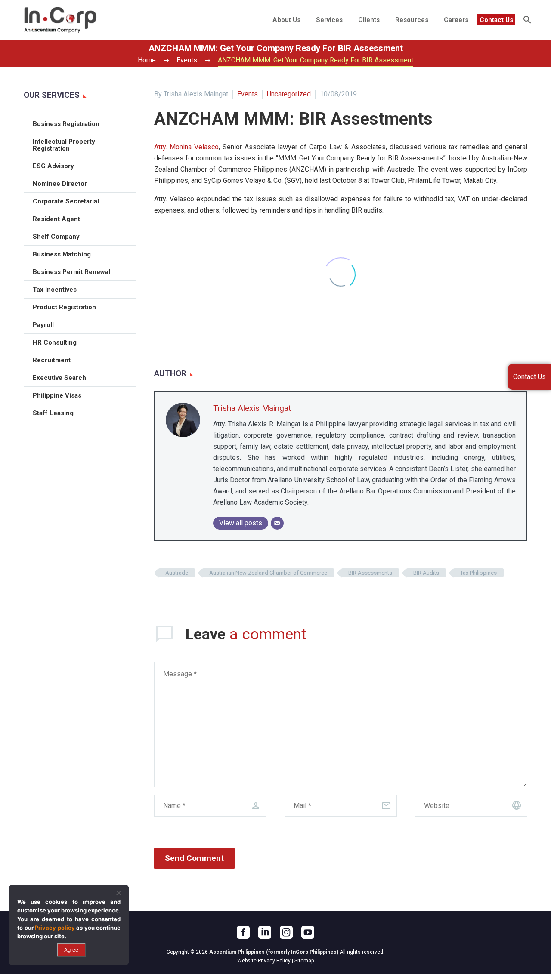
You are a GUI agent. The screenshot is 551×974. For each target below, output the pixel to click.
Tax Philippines (478, 573)
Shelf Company (56, 236)
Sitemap (304, 961)
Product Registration (64, 307)
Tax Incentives (55, 289)
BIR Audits (426, 573)
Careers (456, 19)
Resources (411, 19)
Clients (369, 19)
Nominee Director (60, 184)
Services (329, 19)
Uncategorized (289, 94)
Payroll (43, 325)
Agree (71, 949)
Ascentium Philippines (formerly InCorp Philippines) (273, 952)
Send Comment (194, 858)
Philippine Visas (57, 395)
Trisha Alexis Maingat (252, 408)
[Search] (526, 19)
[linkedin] (264, 932)
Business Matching (62, 254)
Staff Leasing (53, 413)
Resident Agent (56, 219)
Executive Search (59, 378)
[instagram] (286, 932)
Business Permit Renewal (71, 272)
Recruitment (52, 360)
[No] (118, 892)
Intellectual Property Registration (64, 145)
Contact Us (496, 20)
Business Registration (66, 124)
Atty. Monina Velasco (186, 147)
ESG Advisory (53, 166)
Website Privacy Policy (264, 961)
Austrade (176, 573)
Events (247, 94)
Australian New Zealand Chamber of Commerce (268, 573)
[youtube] (307, 932)
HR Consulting (55, 342)
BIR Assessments (370, 573)
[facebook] (243, 932)
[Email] (277, 523)
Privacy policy (55, 927)
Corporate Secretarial (66, 201)
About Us (286, 19)
